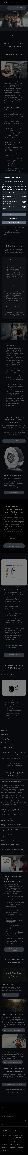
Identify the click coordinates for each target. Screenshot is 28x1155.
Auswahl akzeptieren (14, 218)
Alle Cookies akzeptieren (14, 214)
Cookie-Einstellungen (14, 222)
